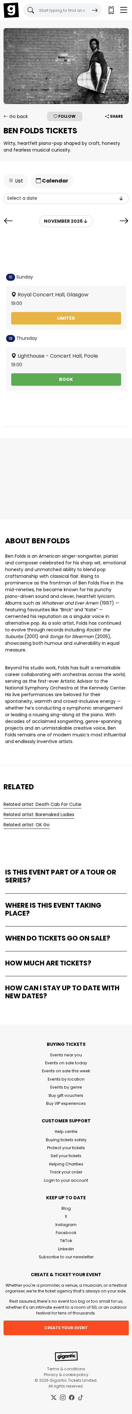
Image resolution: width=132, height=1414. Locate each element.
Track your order (66, 1172)
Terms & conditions (66, 1369)
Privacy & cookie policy (66, 1374)
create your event (66, 1327)
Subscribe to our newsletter (66, 1257)
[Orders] (111, 10)
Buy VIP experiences (66, 1103)
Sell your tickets (66, 1155)
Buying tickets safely (66, 1139)
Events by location (66, 1079)
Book (66, 379)
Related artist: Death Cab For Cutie (42, 804)
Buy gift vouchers (66, 1095)
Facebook (66, 1232)
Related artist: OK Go (27, 825)
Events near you (66, 1055)
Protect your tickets (66, 1147)
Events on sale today (66, 1063)
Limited (66, 318)
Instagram (66, 1224)
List (18, 180)
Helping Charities (66, 1164)
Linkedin (66, 1249)
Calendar (54, 180)
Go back (18, 116)
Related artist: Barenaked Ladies (39, 814)
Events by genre (66, 1087)
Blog (66, 1208)
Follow (66, 116)
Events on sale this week (66, 1071)
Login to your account (66, 1180)
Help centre (66, 1131)
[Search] (95, 10)
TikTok (66, 1240)
